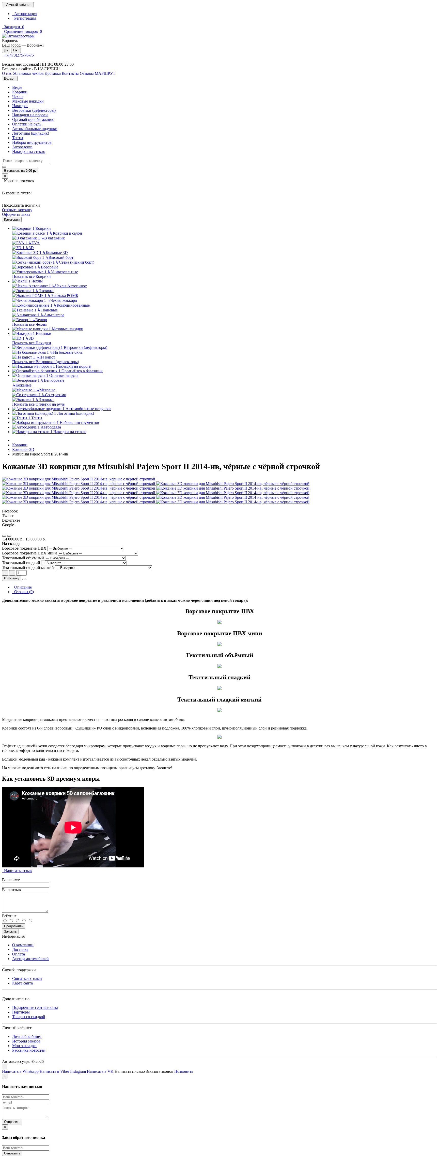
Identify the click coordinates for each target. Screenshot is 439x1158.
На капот (45, 357)
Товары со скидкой (28, 1016)
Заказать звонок (159, 1071)
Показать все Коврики (31, 276)
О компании (23, 945)
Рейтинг (9, 916)
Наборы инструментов (32, 142)
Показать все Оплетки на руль (38, 404)
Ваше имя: (11, 880)
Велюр (39, 320)
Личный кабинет (27, 1036)
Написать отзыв (17, 870)
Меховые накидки (28, 101)
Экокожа (44, 291)
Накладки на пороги (30, 115)
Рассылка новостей (28, 1050)
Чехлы (17, 96)
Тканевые (47, 310)
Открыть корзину (17, 210)
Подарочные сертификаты (35, 1007)
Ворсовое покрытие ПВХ (25, 548)
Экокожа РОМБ (63, 295)
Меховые (45, 390)
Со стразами (54, 395)
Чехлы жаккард (62, 300)
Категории (12, 219)
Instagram (78, 1071)
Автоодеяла (22, 147)
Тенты (17, 138)
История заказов (26, 1041)
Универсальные (63, 272)
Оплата (18, 954)
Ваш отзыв (11, 890)
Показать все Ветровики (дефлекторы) (45, 362)
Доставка (20, 949)
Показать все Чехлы (29, 324)
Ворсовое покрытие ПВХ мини (30, 553)
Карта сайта (22, 983)
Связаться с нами (27, 978)
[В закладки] (4, 536)
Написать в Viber (54, 1071)
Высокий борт (59, 257)
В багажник (53, 238)
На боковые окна (66, 352)
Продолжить (13, 926)
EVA (34, 243)
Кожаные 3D (55, 252)
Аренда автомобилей (30, 958)
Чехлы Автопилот (69, 286)
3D (29, 248)
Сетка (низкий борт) (75, 262)
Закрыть (10, 931)
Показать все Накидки (31, 343)
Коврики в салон (66, 233)
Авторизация (24, 13)
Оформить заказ (16, 214)
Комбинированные (71, 305)
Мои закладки (24, 1045)
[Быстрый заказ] (24, 579)
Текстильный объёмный (23, 558)
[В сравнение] (9, 536)
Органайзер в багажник (32, 119)
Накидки (20, 106)
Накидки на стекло (28, 151)
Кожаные (22, 385)
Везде (17, 87)
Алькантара (52, 315)
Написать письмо (130, 1071)
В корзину (11, 578)
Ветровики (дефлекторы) (34, 110)
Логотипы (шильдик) (30, 133)
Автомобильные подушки (34, 128)
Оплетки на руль (26, 124)
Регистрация (24, 18)
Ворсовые (48, 267)
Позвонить (183, 1071)
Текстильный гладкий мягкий (28, 567)
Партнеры (21, 1012)
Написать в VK (100, 1071)
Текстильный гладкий (21, 563)
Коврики (19, 92)
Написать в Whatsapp (20, 1071)
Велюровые (52, 380)
